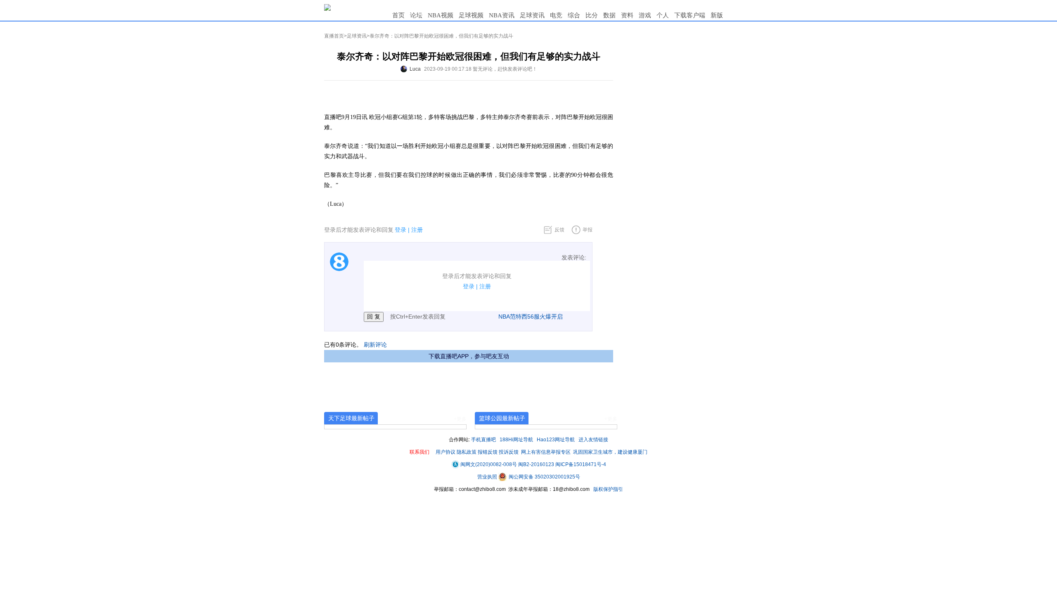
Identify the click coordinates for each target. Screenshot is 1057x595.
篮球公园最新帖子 (502, 418)
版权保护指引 (607, 489)
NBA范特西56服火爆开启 (530, 316)
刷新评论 (375, 344)
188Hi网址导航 (516, 440)
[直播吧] (327, 7)
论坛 (416, 15)
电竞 (556, 15)
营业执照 (487, 477)
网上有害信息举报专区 (546, 452)
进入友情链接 (593, 440)
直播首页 (334, 36)
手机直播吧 (483, 440)
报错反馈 (488, 452)
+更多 (460, 419)
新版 (717, 15)
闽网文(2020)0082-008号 (488, 464)
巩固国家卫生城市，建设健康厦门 (610, 452)
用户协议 (445, 452)
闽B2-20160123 (536, 464)
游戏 (645, 15)
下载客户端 (689, 15)
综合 (574, 15)
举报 (587, 230)
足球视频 (471, 15)
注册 (417, 229)
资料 (627, 15)
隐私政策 (466, 452)
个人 (662, 15)
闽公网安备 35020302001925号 (543, 477)
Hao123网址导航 (556, 440)
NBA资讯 (501, 15)
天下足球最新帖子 (351, 418)
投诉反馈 (509, 452)
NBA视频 (440, 15)
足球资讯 (532, 15)
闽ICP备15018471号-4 (580, 464)
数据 (609, 15)
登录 (400, 229)
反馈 (559, 230)
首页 (398, 15)
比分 (591, 15)
